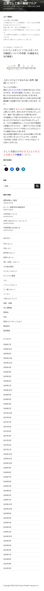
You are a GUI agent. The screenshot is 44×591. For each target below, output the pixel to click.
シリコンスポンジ (10, 285)
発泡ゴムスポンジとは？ (12, 321)
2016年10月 (7, 463)
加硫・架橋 (7, 303)
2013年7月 (7, 554)
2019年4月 (7, 381)
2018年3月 (7, 404)
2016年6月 (7, 481)
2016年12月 (7, 454)
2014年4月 (7, 550)
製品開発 (6, 331)
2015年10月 (7, 509)
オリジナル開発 (9, 276)
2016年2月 (7, 495)
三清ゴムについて (10, 298)
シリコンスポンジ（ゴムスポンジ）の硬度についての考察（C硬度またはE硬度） (21, 53)
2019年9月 (7, 372)
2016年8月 (7, 472)
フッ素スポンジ (9, 289)
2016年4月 (7, 486)
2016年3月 (7, 491)
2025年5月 (7, 354)
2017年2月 (7, 445)
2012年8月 (7, 564)
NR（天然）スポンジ (11, 262)
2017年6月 (7, 427)
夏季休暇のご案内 (10, 200)
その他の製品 (8, 267)
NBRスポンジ (8, 257)
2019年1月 (7, 385)
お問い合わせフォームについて (15, 221)
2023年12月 (7, 363)
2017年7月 (7, 422)
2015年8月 (7, 513)
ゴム (5, 280)
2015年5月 (7, 518)
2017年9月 (7, 417)
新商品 (5, 312)
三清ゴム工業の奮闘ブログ (20, 3)
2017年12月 (7, 413)
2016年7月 (7, 477)
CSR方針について (10, 214)
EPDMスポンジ (9, 253)
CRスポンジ (8, 244)
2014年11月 (7, 536)
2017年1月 (7, 449)
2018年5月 (7, 399)
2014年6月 (7, 545)
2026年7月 (7, 344)
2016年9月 (7, 468)
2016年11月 (7, 459)
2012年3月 (7, 568)
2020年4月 (7, 367)
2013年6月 (7, 559)
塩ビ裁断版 (7, 308)
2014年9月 (7, 541)
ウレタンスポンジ (10, 271)
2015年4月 (7, 523)
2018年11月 (7, 390)
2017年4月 (7, 436)
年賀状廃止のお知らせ (11, 228)
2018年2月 (7, 408)
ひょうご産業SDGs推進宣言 (14, 207)
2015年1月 (7, 532)
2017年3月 (7, 440)
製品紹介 (6, 326)
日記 (5, 317)
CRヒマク (7, 248)
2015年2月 (7, 527)
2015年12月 (7, 504)
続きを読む (7, 160)
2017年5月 (7, 431)
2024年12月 (7, 358)
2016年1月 (7, 500)
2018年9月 (7, 395)
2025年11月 (7, 349)
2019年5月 (7, 376)
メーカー (6, 294)
